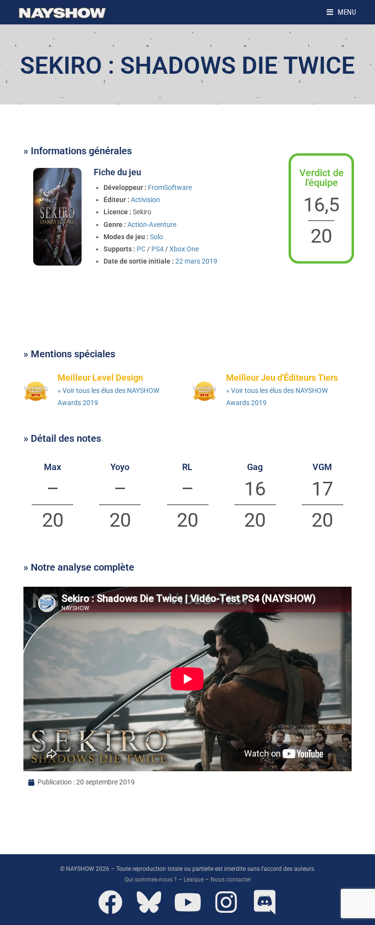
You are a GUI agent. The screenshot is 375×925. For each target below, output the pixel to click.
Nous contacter (230, 879)
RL (187, 467)
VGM (322, 467)
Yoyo (119, 467)
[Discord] (264, 902)
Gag (255, 467)
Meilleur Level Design (100, 377)
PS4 (157, 249)
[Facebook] (110, 902)
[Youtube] (187, 902)
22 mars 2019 (196, 261)
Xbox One (184, 249)
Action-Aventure (151, 224)
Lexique (194, 879)
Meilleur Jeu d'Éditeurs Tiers (282, 377)
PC (141, 249)
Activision (145, 200)
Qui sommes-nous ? (151, 879)
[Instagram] (226, 902)
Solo (156, 237)
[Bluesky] (149, 902)
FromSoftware (170, 187)
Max (52, 467)
